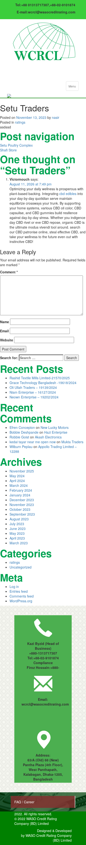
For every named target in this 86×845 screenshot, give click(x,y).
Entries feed (19, 591)
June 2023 (18, 528)
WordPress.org (21, 600)
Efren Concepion (22, 427)
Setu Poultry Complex (16, 145)
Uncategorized (21, 567)
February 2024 (21, 490)
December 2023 (22, 499)
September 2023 (22, 514)
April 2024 (17, 480)
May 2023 (17, 533)
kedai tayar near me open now (33, 441)
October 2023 (20, 509)
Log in (14, 586)
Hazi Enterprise (55, 432)
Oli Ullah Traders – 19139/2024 (33, 387)
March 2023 (19, 542)
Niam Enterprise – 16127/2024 (33, 392)
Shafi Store (8, 150)
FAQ (18, 801)
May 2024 (17, 475)
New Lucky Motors (55, 427)
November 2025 (22, 471)
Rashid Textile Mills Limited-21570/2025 (40, 377)
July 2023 (17, 523)
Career (29, 801)
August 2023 (19, 519)
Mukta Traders (72, 441)
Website (6, 340)
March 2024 (19, 485)
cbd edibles (67, 193)
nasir (55, 117)
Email (4, 330)
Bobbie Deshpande (24, 432)
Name (4, 321)
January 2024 (20, 495)
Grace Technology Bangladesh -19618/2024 (43, 382)
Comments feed (22, 596)
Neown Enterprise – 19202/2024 (34, 397)
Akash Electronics (48, 437)
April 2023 (17, 538)
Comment (9, 272)
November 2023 (22, 504)
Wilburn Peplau (21, 446)
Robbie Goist (19, 437)
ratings (20, 122)
